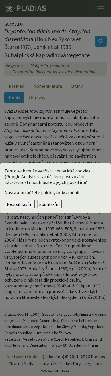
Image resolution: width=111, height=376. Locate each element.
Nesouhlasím (19, 204)
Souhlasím (49, 204)
